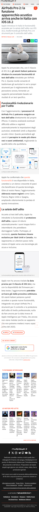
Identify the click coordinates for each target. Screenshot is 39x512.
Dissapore (22, 497)
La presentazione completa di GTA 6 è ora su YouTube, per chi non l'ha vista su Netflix (34, 426)
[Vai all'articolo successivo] (2, 325)
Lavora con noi (28, 485)
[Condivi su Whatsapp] (32, 40)
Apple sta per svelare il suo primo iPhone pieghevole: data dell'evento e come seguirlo (5, 388)
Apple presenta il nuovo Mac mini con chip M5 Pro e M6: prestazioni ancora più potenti (33, 388)
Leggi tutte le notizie (29, 440)
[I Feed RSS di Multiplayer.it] (30, 453)
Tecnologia (18, 332)
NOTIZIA (4, 37)
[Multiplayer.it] (8, 1)
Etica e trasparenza (11, 485)
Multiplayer (6, 497)
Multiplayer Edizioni (25, 499)
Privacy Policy (20, 483)
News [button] (26, 4)
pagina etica (26, 360)
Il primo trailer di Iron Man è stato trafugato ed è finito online (5, 423)
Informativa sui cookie (8, 483)
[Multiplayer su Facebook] (9, 453)
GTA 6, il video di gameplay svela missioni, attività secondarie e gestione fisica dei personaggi (19, 426)
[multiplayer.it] (19, 449)
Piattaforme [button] (6, 4)
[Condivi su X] (28, 40)
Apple (6, 332)
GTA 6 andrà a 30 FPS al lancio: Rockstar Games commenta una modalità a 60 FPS (12, 425)
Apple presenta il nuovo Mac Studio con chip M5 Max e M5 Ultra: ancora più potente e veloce (19, 388)
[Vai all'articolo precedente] (37, 325)
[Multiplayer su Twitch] (23, 453)
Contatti (20, 485)
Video (32, 4)
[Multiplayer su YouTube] (26, 453)
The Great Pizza (13, 499)
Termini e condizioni (30, 483)
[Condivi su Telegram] (35, 40)
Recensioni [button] (18, 4)
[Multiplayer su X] (13, 453)
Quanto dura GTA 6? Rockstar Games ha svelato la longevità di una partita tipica (26, 425)
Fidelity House (31, 497)
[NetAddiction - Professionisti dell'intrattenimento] (24, 493)
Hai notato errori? (8, 340)
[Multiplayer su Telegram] (19, 453)
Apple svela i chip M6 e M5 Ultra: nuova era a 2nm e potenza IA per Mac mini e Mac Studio (27, 388)
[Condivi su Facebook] (25, 40)
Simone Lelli (10, 37)
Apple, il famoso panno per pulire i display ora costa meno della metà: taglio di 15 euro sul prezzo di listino (12, 390)
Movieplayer (15, 497)
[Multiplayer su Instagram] (16, 453)
